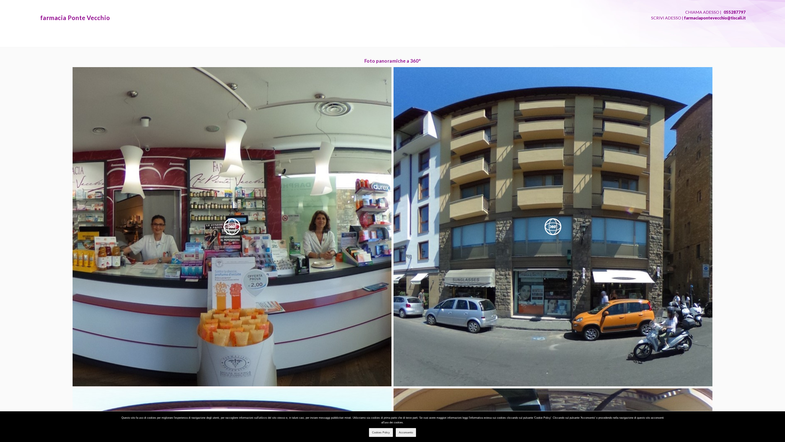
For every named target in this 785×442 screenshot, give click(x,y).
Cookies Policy (381, 432)
